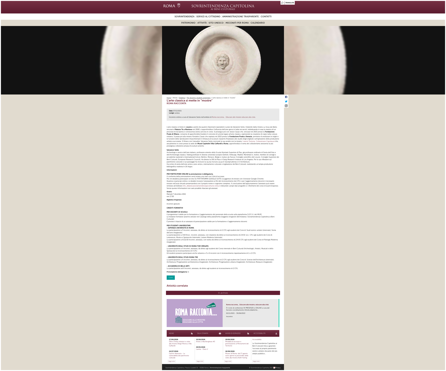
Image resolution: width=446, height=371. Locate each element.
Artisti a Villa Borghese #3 (205, 342)
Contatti (266, 16)
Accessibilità (256, 339)
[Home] (223, 7)
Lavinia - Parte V (202, 349)
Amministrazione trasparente (240, 16)
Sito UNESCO (216, 22)
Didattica (182, 98)
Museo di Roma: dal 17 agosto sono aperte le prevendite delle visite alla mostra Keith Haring (236, 356)
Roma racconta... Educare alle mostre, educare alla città (247, 305)
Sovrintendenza (184, 16)
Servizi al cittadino (208, 16)
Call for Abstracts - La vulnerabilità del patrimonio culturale (179, 356)
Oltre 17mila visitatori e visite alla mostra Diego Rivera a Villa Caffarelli (180, 344)
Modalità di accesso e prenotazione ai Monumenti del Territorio (237, 344)
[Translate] (276, 2)
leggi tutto (172, 361)
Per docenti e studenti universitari (199, 98)
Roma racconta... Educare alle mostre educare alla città (233, 117)
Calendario (258, 22)
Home (169, 98)
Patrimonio (188, 22)
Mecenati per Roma (237, 22)
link (277, 325)
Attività (202, 22)
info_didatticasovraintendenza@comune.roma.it (201, 186)
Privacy (277, 368)
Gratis (170, 277)
